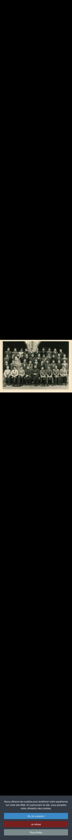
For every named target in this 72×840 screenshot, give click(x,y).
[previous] (7, 414)
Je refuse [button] (36, 824)
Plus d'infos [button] (36, 832)
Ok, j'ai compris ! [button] (36, 816)
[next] (65, 414)
